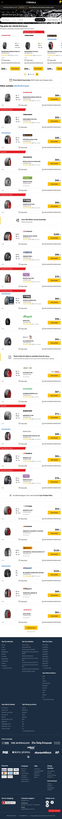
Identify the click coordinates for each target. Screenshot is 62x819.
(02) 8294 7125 (25, 800)
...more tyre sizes (46, 668)
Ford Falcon (5, 707)
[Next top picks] (37, 74)
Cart (61, 1)
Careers (23, 771)
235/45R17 (45, 649)
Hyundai (44, 688)
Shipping (36, 775)
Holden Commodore (7, 712)
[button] (17, 45)
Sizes (13, 12)
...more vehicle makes (48, 699)
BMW (43, 676)
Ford (43, 678)
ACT (23, 726)
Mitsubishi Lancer (6, 726)
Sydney (24, 707)
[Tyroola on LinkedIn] (47, 802)
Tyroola (24, 773)
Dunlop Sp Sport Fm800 (28, 671)
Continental (5, 661)
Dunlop (4, 663)
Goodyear (4, 665)
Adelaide (24, 717)
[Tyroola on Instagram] (47, 805)
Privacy (24, 779)
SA (22, 728)
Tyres (8, 12)
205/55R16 (45, 645)
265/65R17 (45, 654)
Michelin (4, 654)
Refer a (24, 781)
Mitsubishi (45, 685)
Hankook (4, 656)
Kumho (3, 649)
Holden (44, 695)
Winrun (3, 645)
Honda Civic (5, 710)
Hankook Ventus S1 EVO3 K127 (30, 662)
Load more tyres (31, 628)
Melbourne (25, 710)
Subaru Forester (6, 728)
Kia (43, 697)
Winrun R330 (25, 645)
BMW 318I (4, 721)
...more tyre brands (7, 668)
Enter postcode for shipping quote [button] (12, 62)
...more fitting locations (28, 731)
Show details (15, 68)
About (23, 769)
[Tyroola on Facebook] (52, 802)
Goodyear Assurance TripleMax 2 (30, 669)
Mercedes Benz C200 (7, 719)
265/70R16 (45, 656)
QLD (23, 724)
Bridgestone (5, 652)
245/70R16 (45, 652)
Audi (43, 692)
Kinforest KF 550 (26, 647)
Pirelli (3, 647)
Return (36, 777)
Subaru (44, 690)
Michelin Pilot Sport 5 (27, 656)
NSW (23, 719)
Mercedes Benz (46, 683)
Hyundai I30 (5, 714)
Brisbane (24, 712)
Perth (23, 714)
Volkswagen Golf (6, 724)
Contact (37, 769)
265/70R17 (45, 659)
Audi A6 (3, 717)
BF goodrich (5, 659)
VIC (23, 721)
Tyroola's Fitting (51, 776)
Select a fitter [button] (7, 60)
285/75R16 (45, 665)
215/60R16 (45, 647)
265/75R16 (45, 661)
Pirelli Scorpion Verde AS (28, 649)
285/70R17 (45, 663)
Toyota (44, 681)
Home (3, 12)
